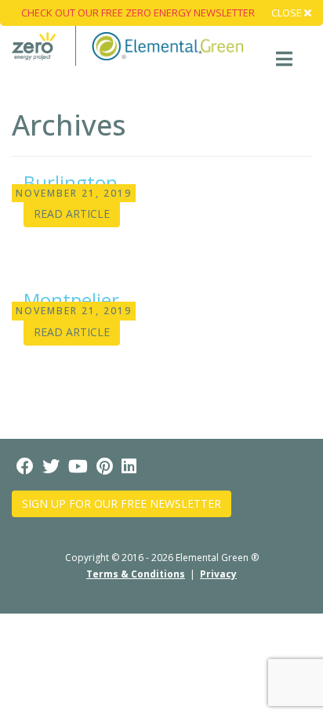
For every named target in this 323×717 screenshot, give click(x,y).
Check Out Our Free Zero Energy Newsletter (138, 12)
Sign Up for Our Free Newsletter (121, 503)
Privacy (218, 574)
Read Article (72, 213)
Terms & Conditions (135, 574)
